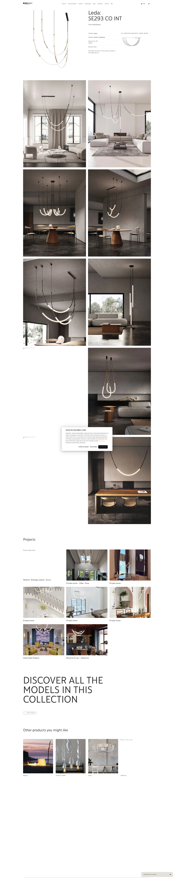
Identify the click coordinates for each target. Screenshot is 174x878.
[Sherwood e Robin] (71, 756)
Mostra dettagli (93, 446)
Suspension (102, 37)
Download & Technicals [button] (150, 874)
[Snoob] (103, 756)
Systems (96, 37)
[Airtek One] (136, 756)
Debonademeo (97, 24)
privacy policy (101, 440)
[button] (149, 3)
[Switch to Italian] (111, 4)
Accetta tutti (103, 447)
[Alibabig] (38, 756)
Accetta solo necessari (84, 446)
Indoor (95, 33)
